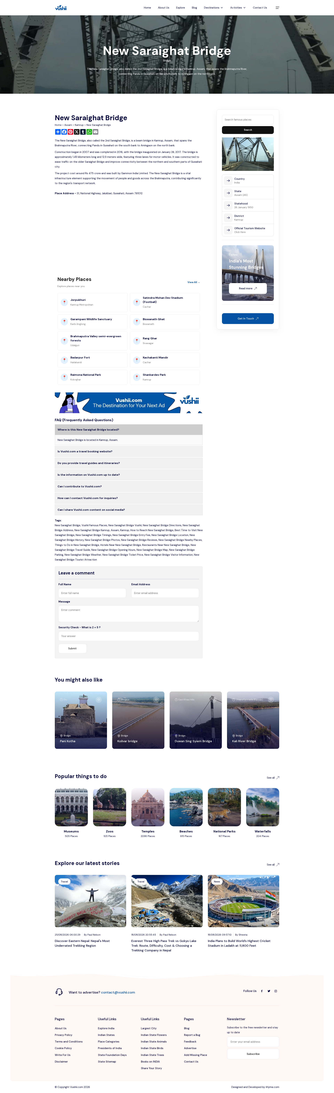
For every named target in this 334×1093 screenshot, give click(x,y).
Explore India (106, 1028)
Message (64, 601)
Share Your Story (151, 1068)
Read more (245, 288)
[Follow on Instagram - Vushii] (275, 991)
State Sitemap (107, 1061)
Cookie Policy (63, 1048)
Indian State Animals (154, 1041)
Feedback (190, 1041)
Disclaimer (61, 1061)
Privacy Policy (63, 1035)
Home (147, 7)
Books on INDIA (150, 1061)
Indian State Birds (152, 1048)
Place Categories (108, 1041)
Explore (180, 7)
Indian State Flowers (154, 1035)
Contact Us (260, 7)
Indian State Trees (152, 1055)
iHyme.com (272, 1087)
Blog (194, 7)
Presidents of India (110, 1048)
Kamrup (79, 124)
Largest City (149, 1028)
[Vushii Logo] (61, 8)
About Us (163, 7)
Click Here (240, 232)
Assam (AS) (241, 194)
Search (248, 129)
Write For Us (62, 1055)
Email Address (140, 584)
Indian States (106, 1035)
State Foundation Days (112, 1055)
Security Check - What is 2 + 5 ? (79, 627)
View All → (194, 282)
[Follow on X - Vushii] (268, 991)
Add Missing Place (195, 1055)
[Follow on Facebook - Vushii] (261, 991)
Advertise (190, 1048)
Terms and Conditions (69, 1041)
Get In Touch (246, 318)
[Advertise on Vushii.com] (129, 402)
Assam (68, 124)
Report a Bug (192, 1035)
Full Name (64, 584)
